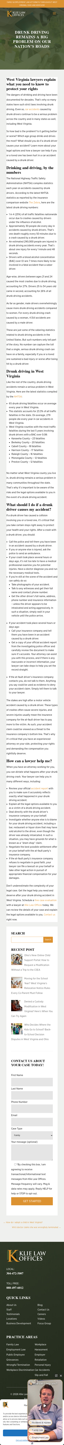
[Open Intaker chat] (32, 1443)
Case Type (16, 1128)
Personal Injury (43, 1365)
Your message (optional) (24, 1142)
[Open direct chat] (56, 1375)
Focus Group (44, 1323)
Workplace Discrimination (20, 1370)
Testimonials (13, 1314)
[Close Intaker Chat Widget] (61, 1375)
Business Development (18, 1323)
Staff (9, 1309)
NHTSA (18, 396)
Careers (42, 1314)
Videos (41, 1319)
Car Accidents (42, 1370)
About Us (11, 1305)
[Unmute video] (45, 1406)
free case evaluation (46, 900)
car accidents (32, 109)
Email (14, 1115)
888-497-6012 (14, 1287)
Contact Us (43, 1309)
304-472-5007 (14, 1273)
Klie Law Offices (33, 905)
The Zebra (34, 202)
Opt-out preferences (23, 1440)
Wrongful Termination (18, 1365)
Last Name (17, 1088)
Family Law (12, 1344)
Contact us (49, 914)
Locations (11, 1319)
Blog (40, 1305)
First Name (17, 1075)
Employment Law (16, 1349)
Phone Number (19, 1102)
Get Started (32, 1201)
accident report (39, 788)
